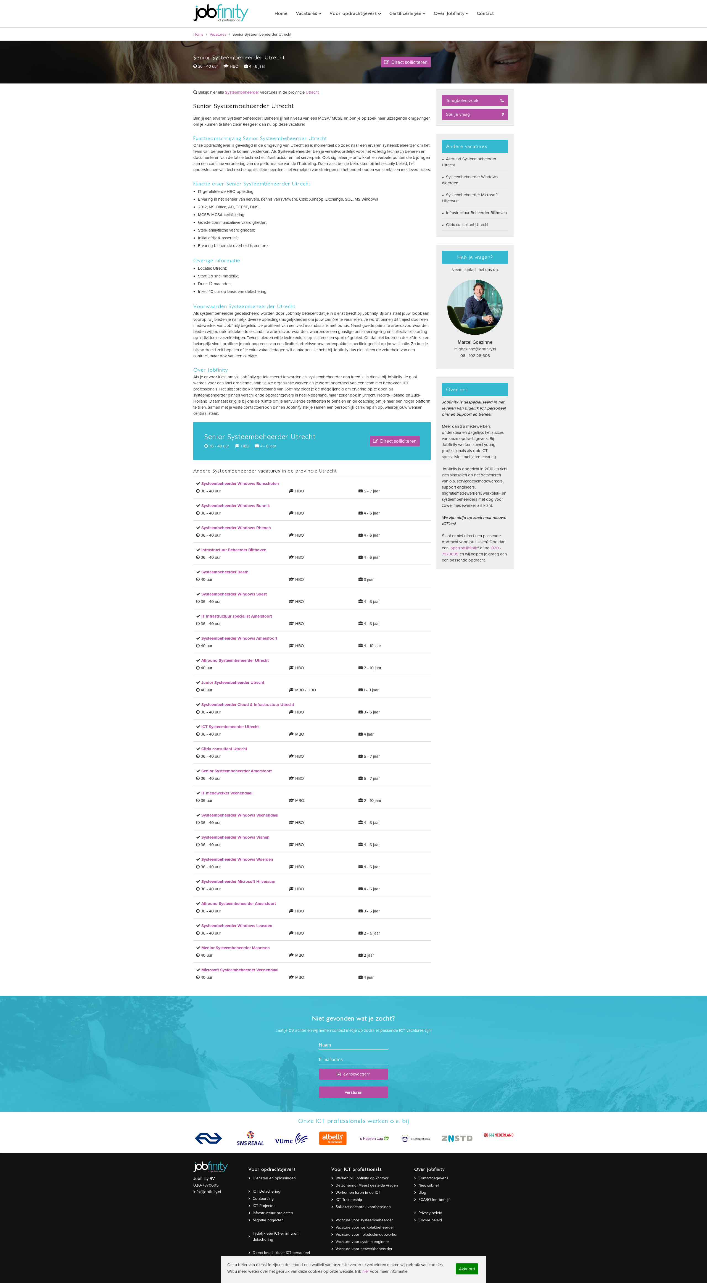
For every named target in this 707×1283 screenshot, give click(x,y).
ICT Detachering (266, 1191)
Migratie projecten (268, 1220)
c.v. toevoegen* (356, 1074)
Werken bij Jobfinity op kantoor (362, 1178)
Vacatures (218, 34)
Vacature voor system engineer (362, 1241)
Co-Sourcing (263, 1198)
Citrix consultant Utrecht (466, 224)
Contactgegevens (433, 1178)
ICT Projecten (264, 1205)
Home (198, 34)
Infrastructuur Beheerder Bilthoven (476, 212)
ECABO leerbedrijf (434, 1199)
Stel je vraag (458, 114)
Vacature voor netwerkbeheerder (364, 1249)
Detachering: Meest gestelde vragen (367, 1185)
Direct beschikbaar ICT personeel (281, 1252)
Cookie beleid (430, 1220)
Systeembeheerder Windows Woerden (470, 179)
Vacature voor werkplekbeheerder (365, 1227)
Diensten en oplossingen (274, 1178)
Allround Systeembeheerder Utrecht (469, 161)
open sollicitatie (464, 547)
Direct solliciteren (409, 62)
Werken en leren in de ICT (358, 1192)
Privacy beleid (430, 1213)
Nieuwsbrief (428, 1185)
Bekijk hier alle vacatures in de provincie (258, 92)
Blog (422, 1192)
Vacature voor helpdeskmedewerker (367, 1234)
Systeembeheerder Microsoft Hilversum (470, 197)
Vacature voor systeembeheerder (364, 1220)
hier (365, 1271)
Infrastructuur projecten (273, 1213)
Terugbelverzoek (462, 100)
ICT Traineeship (349, 1199)
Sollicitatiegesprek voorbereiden (363, 1207)
